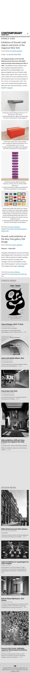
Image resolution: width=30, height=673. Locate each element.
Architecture (6, 531)
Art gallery (11, 229)
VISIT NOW (9, 360)
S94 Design (21, 266)
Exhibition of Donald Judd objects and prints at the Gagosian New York (13, 45)
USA (8, 231)
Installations (6, 565)
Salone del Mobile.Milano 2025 (12, 358)
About (18, 671)
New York (3, 231)
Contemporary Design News (18, 668)
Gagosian (10, 88)
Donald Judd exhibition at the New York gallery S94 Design (13, 239)
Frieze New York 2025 (9, 391)
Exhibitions (17, 227)
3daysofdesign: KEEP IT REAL (12, 324)
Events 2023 (21, 274)
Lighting (9, 602)
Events (11, 227)
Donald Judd (17, 229)
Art (8, 227)
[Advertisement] (15, 15)
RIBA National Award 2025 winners (14, 529)
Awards (14, 531)
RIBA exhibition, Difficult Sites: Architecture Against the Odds (13, 441)
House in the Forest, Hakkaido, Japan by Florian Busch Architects (14, 649)
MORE (25, 332)
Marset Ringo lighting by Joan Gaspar (12, 599)
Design (3, 602)
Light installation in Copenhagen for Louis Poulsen (15, 563)
